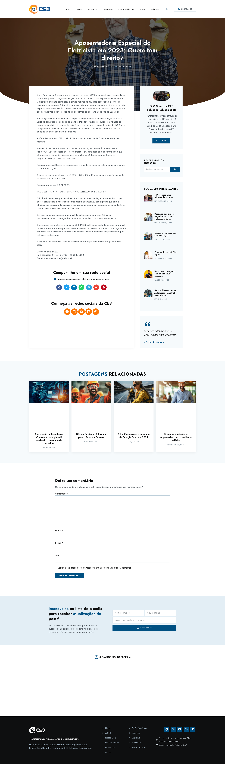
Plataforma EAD (126, 9)
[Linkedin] (88, 311)
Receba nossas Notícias (154, 162)
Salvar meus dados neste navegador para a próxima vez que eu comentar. (95, 567)
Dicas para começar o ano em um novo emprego (164, 274)
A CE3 (142, 9)
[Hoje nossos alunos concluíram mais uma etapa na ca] (67, 677)
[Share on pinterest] (104, 287)
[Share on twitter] (67, 287)
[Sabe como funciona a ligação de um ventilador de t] (112, 677)
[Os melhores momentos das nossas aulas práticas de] (22, 677)
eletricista (87, 279)
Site (57, 555)
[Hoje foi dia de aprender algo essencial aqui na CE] (22, 702)
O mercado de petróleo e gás (165, 253)
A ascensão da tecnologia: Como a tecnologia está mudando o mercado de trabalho (49, 438)
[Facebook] (67, 311)
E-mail (59, 543)
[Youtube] (81, 311)
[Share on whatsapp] (81, 287)
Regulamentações (103, 66)
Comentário (61, 493)
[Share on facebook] (59, 287)
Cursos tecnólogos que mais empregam (165, 234)
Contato (155, 9)
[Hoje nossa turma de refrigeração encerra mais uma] (67, 702)
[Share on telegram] (89, 287)
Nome (59, 530)
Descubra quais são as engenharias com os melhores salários (164, 216)
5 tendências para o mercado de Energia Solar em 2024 (134, 435)
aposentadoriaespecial (69, 279)
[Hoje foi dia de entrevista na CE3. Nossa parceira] (157, 702)
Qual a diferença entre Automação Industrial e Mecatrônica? (165, 293)
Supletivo (92, 9)
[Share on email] (96, 287)
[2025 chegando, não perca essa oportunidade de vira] (202, 677)
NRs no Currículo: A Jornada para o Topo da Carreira (91, 435)
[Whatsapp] (96, 311)
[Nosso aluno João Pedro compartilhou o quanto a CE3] (202, 702)
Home (68, 9)
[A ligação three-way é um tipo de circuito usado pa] (112, 702)
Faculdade (108, 9)
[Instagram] (74, 311)
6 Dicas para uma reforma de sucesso (163, 196)
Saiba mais (161, 141)
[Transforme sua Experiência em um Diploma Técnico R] (157, 677)
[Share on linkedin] (74, 287)
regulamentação (101, 279)
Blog (79, 9)
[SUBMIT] (175, 169)
